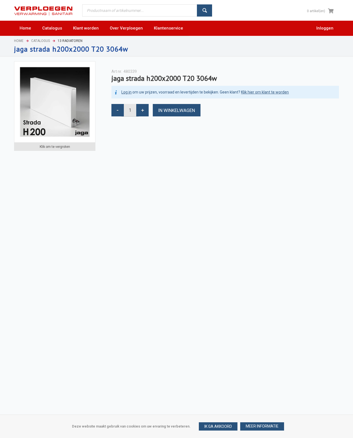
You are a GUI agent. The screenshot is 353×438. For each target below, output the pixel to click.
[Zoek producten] (204, 10)
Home (18, 41)
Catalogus (40, 41)
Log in (126, 92)
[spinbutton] (130, 110)
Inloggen (324, 28)
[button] (262, 426)
